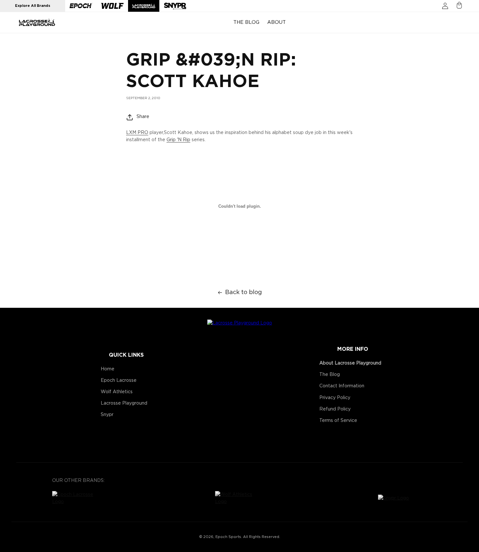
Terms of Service (338, 420)
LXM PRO (137, 132)
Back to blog (243, 292)
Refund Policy (335, 409)
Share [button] (143, 117)
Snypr (107, 414)
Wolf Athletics (117, 392)
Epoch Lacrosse (119, 380)
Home (107, 369)
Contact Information (341, 386)
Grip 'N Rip (178, 140)
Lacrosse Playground (124, 403)
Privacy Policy (334, 397)
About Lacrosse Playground (350, 363)
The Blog (329, 374)
